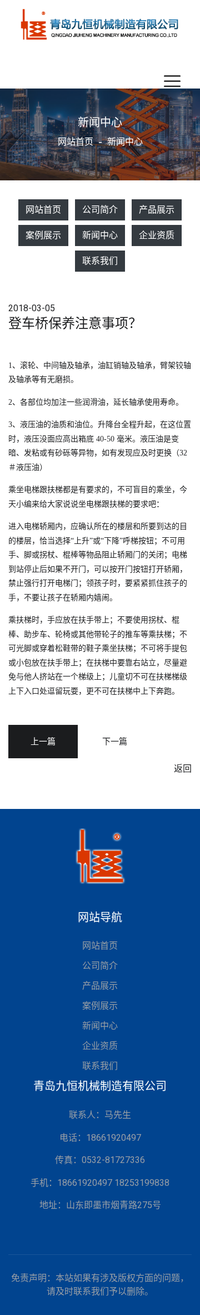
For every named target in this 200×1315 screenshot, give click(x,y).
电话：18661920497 (100, 1137)
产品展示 (156, 209)
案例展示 (43, 235)
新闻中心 (100, 235)
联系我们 (100, 261)
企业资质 (156, 235)
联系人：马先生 (100, 1115)
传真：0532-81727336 (100, 1160)
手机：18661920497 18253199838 (100, 1182)
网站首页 (75, 141)
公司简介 (100, 209)
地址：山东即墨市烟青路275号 (100, 1205)
